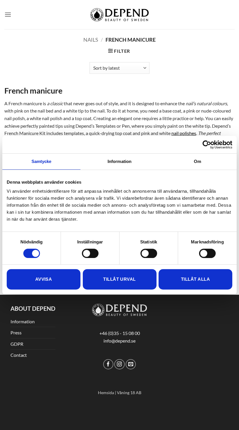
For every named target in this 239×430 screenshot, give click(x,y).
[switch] (90, 253)
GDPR (16, 344)
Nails (90, 39)
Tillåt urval (119, 279)
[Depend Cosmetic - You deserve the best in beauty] (119, 14)
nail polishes (183, 133)
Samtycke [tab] (41, 161)
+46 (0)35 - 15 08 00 (119, 333)
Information (22, 321)
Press (16, 332)
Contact (18, 355)
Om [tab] (197, 161)
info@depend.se (119, 340)
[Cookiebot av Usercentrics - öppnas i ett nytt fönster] (206, 144)
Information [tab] (119, 161)
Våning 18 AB (129, 392)
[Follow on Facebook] (108, 364)
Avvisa (43, 279)
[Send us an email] (131, 364)
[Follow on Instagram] (119, 364)
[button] (7, 14)
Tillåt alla (195, 279)
